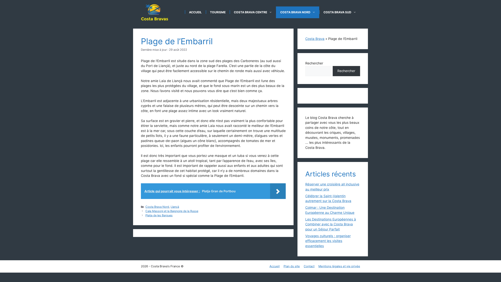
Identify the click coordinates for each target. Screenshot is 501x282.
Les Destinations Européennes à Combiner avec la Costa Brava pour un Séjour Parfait (330, 224)
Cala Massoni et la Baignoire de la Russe (171, 211)
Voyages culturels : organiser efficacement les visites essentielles (328, 241)
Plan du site (292, 266)
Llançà (175, 206)
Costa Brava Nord (295, 12)
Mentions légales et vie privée (339, 266)
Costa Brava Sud (337, 12)
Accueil (195, 12)
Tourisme (218, 12)
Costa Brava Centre (250, 12)
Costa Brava (314, 39)
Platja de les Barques (159, 215)
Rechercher (314, 63)
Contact (309, 266)
